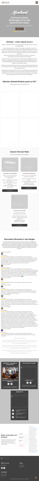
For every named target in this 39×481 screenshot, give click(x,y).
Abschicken (22, 445)
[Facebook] (2, 468)
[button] (10, 190)
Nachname (21, 437)
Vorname (21, 433)
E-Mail (20, 440)
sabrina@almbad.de (33, 452)
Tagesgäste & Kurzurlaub (10, 131)
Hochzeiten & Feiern (10, 103)
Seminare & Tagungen (29, 103)
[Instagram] (4, 468)
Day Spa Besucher (29, 130)
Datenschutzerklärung (32, 427)
